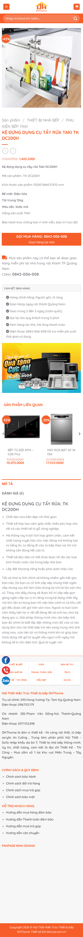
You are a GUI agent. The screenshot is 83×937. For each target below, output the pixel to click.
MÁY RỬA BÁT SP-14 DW (61, 452)
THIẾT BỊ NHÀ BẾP (43, 120)
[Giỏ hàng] (77, 7)
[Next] (79, 441)
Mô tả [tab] (7, 484)
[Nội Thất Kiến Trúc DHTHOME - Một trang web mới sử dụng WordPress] (42, 7)
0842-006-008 (25, 274)
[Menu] (6, 7)
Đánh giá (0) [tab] (13, 493)
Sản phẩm (11, 120)
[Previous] (4, 441)
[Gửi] (75, 18)
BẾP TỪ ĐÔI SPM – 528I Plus (20, 452)
